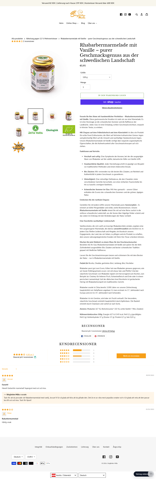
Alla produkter (17, 38)
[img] (7, 375)
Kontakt (106, 447)
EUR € (30, 457)
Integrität (38, 447)
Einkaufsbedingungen (54, 447)
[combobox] (64, 475)
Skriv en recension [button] (131, 356)
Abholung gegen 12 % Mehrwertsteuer (41, 38)
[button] (17, 41)
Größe (83, 72)
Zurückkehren (71, 447)
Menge (83, 82)
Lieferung (85, 447)
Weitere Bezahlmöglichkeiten (112, 108)
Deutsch (17, 457)
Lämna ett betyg (108, 331)
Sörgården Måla (112, 463)
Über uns (95, 447)
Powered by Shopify (135, 463)
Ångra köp (117, 447)
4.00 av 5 (30, 354)
